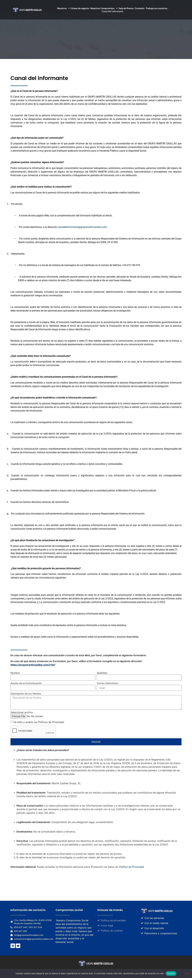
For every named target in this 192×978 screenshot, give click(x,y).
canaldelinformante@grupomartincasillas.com (82, 227)
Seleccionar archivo (21, 712)
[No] (187, 973)
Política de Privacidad (131, 866)
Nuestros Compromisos (102, 8)
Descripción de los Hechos (25, 693)
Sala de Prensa (126, 8)
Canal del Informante (112, 11)
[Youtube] (18, 945)
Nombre (15, 673)
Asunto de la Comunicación (26, 683)
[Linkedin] (12, 945)
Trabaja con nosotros (156, 8)
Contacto (139, 8)
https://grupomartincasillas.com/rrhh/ (32, 664)
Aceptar (171, 973)
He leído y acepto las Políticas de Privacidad (38, 722)
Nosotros (62, 8)
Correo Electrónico (107, 683)
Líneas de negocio (80, 8)
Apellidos (102, 673)
